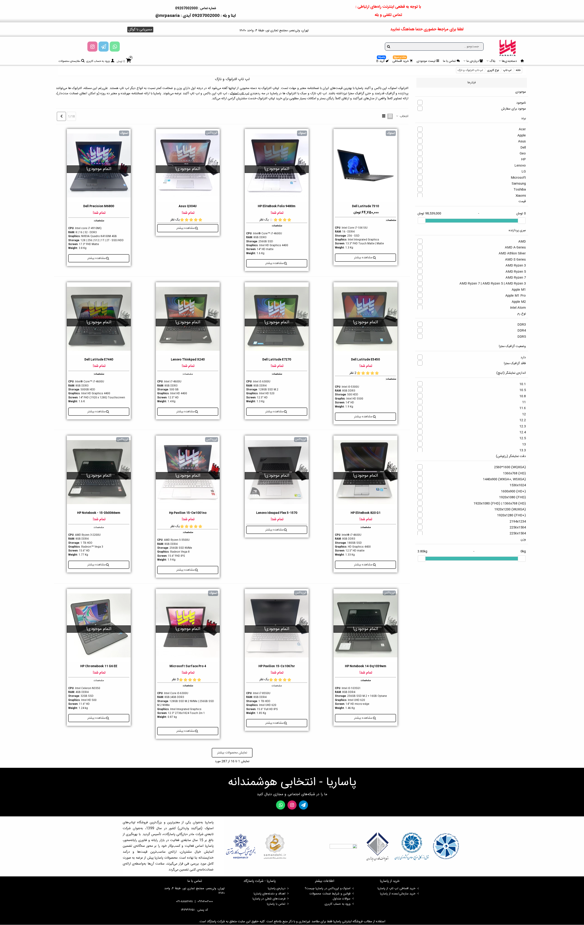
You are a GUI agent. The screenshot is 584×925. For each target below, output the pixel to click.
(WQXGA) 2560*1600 (510, 467)
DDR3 (521, 324)
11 (524, 402)
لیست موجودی (426, 61)
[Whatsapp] (115, 47)
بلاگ (492, 61)
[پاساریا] (507, 47)
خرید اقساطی (400, 60)
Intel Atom (518, 308)
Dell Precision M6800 (98, 206)
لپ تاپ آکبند (191, 93)
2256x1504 (518, 527)
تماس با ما (449, 61)
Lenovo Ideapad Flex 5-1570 (276, 513)
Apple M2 (519, 302)
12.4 (522, 432)
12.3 (522, 426)
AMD (522, 241)
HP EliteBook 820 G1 (366, 513)
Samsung (519, 183)
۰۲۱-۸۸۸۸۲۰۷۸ (184, 901)
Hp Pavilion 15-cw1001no (187, 513)
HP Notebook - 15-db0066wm (98, 513)
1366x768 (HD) (514, 473)
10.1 (522, 384)
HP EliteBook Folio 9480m (276, 206)
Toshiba (520, 189)
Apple (521, 135)
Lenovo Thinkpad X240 (188, 360)
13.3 (522, 450)
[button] (140, 29)
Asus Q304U (188, 206)
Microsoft (518, 177)
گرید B (380, 60)
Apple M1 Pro (515, 295)
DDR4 (521, 330)
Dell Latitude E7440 (98, 360)
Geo (523, 153)
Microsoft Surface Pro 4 (187, 666)
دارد (523, 357)
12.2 (522, 420)
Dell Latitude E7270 (276, 360)
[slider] (522, 220)
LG (523, 171)
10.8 (522, 396)
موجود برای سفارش (513, 108)
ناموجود (521, 102)
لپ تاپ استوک (239, 93)
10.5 (522, 390)
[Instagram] (92, 47)
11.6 (522, 408)
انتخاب (403, 116)
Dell (523, 147)
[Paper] (104, 47)
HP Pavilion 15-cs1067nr (276, 666)
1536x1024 (518, 485)
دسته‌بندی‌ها (509, 61)
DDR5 (521, 337)
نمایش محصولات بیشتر (232, 752)
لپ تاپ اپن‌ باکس (215, 93)
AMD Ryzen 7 (516, 277)
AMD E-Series (515, 259)
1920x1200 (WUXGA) (510, 509)
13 (524, 444)
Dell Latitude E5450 (365, 360)
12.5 (522, 438)
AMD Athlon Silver (512, 253)
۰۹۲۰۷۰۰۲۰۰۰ (205, 901)
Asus (522, 141)
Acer (522, 129)
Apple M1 (519, 290)
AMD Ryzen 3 (516, 265)
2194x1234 (518, 521)
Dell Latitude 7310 (365, 206)
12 (524, 414)
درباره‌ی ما (473, 61)
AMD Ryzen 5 (516, 271)
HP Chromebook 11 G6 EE (98, 666)
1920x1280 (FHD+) (511, 515)
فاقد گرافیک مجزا (515, 363)
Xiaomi (521, 196)
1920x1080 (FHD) (512, 497)
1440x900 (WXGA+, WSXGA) (504, 479)
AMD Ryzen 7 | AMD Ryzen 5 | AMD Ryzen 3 (492, 283)
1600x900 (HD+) (513, 491)
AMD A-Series (515, 247)
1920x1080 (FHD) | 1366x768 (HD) (500, 503)
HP (523, 159)
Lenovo (520, 165)
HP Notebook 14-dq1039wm (365, 666)
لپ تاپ (124, 88)
